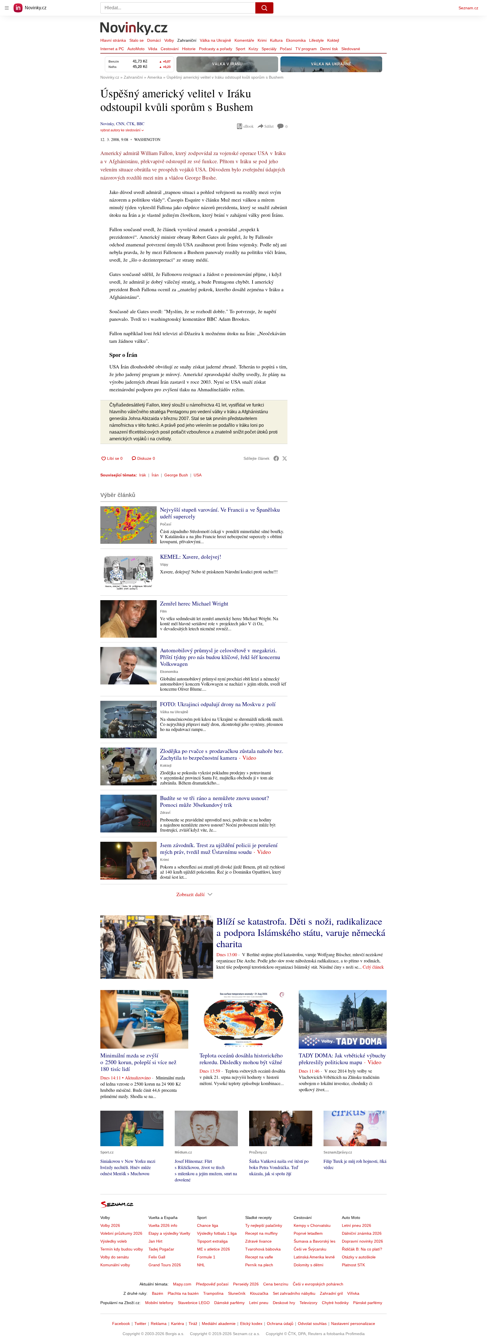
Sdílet (269, 126)
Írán (155, 475)
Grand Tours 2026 (165, 1265)
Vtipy (164, 565)
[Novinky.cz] (134, 29)
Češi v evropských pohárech (318, 1284)
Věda (152, 49)
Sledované (350, 49)
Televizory (308, 1302)
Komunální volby (115, 1265)
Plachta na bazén (183, 1293)
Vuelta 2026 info (163, 1225)
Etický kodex (251, 1323)
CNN (120, 123)
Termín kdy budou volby (121, 1249)
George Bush (176, 475)
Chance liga (207, 1225)
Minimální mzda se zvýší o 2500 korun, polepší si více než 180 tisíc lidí (138, 1062)
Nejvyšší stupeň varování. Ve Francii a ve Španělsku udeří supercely (220, 513)
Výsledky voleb (113, 1241)
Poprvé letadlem (308, 1233)
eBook (249, 126)
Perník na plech (259, 1265)
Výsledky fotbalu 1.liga (217, 1233)
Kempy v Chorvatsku (312, 1225)
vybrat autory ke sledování (120, 130)
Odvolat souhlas (312, 1323)
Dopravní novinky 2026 (362, 1241)
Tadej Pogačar (161, 1249)
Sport (240, 49)
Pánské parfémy (367, 1302)
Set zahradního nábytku (294, 1293)
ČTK (130, 123)
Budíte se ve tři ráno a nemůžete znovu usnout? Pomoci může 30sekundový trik (214, 801)
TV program (306, 49)
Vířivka (353, 1293)
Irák (142, 475)
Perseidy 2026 (246, 1284)
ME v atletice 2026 (213, 1249)
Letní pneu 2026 (356, 1225)
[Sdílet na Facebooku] (276, 458)
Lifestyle (316, 40)
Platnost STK (353, 1265)
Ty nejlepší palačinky (263, 1225)
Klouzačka (259, 1293)
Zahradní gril (331, 1293)
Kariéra (177, 1323)
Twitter (140, 1323)
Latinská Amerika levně (314, 1257)
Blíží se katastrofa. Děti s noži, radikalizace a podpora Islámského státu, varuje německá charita (300, 932)
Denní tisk (329, 49)
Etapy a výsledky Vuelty (169, 1233)
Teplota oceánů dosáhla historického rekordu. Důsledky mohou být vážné (241, 1058)
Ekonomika (296, 40)
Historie (189, 49)
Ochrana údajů (280, 1323)
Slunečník (236, 1293)
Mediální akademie (219, 1323)
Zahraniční (186, 40)
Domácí (154, 40)
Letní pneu (258, 1302)
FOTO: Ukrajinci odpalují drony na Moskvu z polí (218, 704)
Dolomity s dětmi (308, 1265)
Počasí (286, 49)
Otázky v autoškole (359, 1257)
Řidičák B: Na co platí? (362, 1249)
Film (163, 611)
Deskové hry (284, 1302)
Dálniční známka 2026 (362, 1233)
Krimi (262, 40)
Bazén (157, 1293)
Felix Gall (157, 1257)
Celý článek (373, 967)
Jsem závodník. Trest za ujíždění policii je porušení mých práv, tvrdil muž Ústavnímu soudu (219, 848)
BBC (140, 123)
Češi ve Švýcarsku (310, 1249)
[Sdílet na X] (284, 458)
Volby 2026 (110, 1225)
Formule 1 (206, 1257)
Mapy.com (182, 1284)
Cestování (170, 49)
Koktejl (333, 40)
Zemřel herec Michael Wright (194, 603)
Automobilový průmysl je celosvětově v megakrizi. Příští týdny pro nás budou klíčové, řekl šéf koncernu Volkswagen (220, 657)
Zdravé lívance (258, 1241)
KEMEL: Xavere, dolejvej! (190, 556)
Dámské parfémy (229, 1302)
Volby (169, 40)
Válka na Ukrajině (215, 40)
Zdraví (165, 813)
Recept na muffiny (261, 1233)
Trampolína (213, 1293)
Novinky (107, 123)
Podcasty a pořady (215, 49)
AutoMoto (136, 49)
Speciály (269, 49)
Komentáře (244, 40)
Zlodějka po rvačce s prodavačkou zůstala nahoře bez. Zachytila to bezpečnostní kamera (221, 754)
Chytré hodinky (335, 1302)
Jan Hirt (155, 1241)
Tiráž (193, 1323)
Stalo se (136, 40)
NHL (201, 1265)
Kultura (276, 40)
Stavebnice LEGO (194, 1302)
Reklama (159, 1323)
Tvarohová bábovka (263, 1249)
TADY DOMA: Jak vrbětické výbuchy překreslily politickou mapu (342, 1058)
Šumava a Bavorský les (314, 1241)
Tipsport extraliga (212, 1241)
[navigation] (6, 7)
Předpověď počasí (212, 1284)
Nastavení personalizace (353, 1323)
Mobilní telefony (159, 1302)
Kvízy (253, 49)
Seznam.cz (468, 8)
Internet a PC (112, 49)
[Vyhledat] (264, 8)
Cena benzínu (275, 1284)
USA (198, 475)
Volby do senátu (114, 1257)
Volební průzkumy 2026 (121, 1233)
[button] (128, 525)
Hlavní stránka (113, 40)
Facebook (121, 1323)
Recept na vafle (259, 1257)
